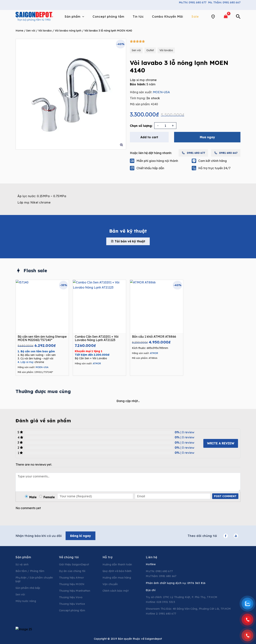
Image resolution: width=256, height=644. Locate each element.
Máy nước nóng (26, 601)
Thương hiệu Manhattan (74, 590)
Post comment (225, 496)
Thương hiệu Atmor (71, 577)
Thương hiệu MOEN (72, 584)
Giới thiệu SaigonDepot (74, 564)
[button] (128, 241)
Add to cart (149, 137)
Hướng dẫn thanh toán (117, 564)
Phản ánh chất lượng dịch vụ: (176, 583)
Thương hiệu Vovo (71, 597)
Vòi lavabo (45, 30)
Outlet (150, 50)
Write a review (220, 443)
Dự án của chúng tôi (72, 571)
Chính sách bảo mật (116, 590)
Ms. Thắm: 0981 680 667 (224, 2)
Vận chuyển (110, 584)
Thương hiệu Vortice (72, 604)
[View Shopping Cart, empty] (225, 16)
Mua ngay (207, 137)
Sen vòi (30, 30)
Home (19, 30)
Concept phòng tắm (72, 610)
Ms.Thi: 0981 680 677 (192, 2)
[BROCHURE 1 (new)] (71, 94)
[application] (82, 16)
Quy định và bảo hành (117, 571)
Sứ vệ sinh (22, 564)
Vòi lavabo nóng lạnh (68, 30)
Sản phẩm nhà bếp (28, 588)
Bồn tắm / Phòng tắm (30, 571)
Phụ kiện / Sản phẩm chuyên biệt (34, 579)
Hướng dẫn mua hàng (117, 577)
